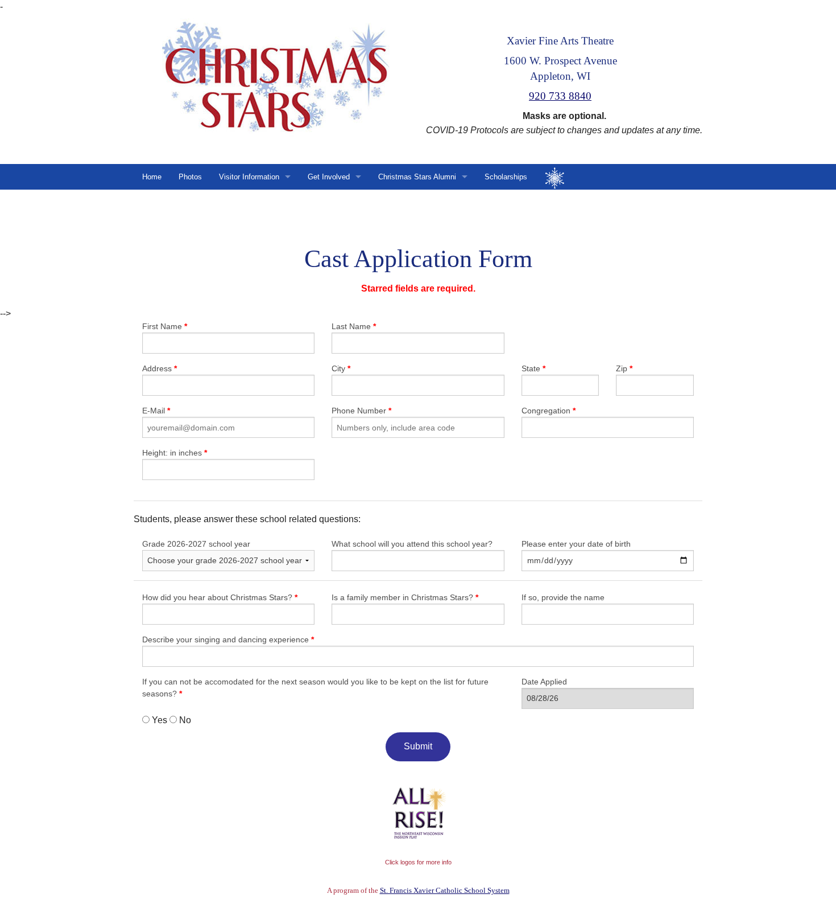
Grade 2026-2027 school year (196, 543)
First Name (164, 326)
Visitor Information (249, 177)
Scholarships (506, 177)
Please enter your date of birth (576, 543)
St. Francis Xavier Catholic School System (445, 890)
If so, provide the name (563, 597)
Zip (624, 368)
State (533, 368)
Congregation (549, 410)
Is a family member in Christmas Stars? (405, 597)
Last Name (354, 326)
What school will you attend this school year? (412, 543)
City (341, 368)
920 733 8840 (560, 96)
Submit (418, 746)
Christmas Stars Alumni (417, 177)
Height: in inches (174, 452)
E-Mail (156, 410)
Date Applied (544, 681)
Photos (190, 177)
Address (159, 368)
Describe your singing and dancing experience (228, 639)
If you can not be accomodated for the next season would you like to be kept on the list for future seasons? (315, 687)
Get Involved (329, 177)
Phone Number (361, 410)
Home (152, 177)
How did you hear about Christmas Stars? (219, 597)
